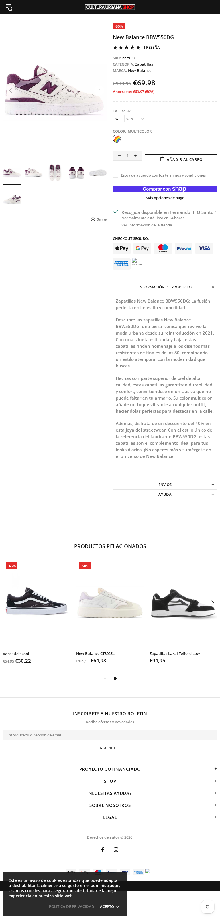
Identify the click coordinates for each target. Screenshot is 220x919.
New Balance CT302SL (95, 653)
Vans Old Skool (16, 653)
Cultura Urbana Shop (110, 7)
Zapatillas (144, 64)
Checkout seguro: (131, 238)
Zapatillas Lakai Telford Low (175, 653)
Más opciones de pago (165, 197)
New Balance (139, 70)
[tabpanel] (36, 617)
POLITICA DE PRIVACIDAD (71, 906)
